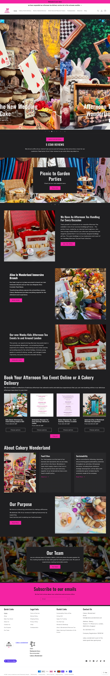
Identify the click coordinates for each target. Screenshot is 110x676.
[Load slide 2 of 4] (52, 131)
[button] (98, 11)
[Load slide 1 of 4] (49, 131)
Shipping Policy (34, 619)
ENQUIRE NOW (17, 360)
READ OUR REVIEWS (55, 139)
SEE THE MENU (68, 244)
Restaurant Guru (35, 651)
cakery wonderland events (14, 674)
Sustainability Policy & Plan (64, 613)
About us (44, 477)
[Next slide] (60, 131)
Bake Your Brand (8, 619)
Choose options (15, 430)
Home (5, 613)
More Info (55, 188)
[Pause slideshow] (64, 131)
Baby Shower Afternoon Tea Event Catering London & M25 (15, 420)
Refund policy (34, 674)
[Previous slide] (45, 131)
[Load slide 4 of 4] (56, 131)
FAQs (31, 624)
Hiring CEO (60, 616)
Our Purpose (7, 627)
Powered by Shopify (24, 674)
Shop (5, 616)
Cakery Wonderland (36, 655)
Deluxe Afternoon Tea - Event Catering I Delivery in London (67, 420)
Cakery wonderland (22, 642)
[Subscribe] (67, 599)
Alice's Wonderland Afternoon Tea (66, 627)
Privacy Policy (34, 621)
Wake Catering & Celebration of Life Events (66, 631)
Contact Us (7, 624)
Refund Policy (34, 616)
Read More (79, 477)
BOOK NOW (48, 120)
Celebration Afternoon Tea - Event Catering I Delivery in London (40, 421)
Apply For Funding (62, 619)
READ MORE (16, 300)
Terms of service (50, 674)
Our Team (55, 567)
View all (55, 436)
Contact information (69, 674)
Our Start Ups (60, 621)
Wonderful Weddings (62, 624)
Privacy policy (42, 674)
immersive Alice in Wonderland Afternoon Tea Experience (94, 420)
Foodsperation (34, 627)
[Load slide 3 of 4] (54, 131)
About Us (6, 621)
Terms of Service (35, 613)
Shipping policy (59, 674)
